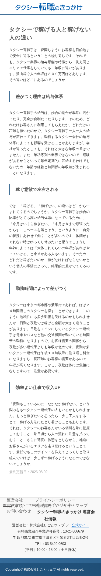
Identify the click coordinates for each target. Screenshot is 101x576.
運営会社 (15, 500)
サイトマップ (75, 505)
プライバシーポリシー (55, 500)
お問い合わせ (19, 511)
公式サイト (80, 525)
